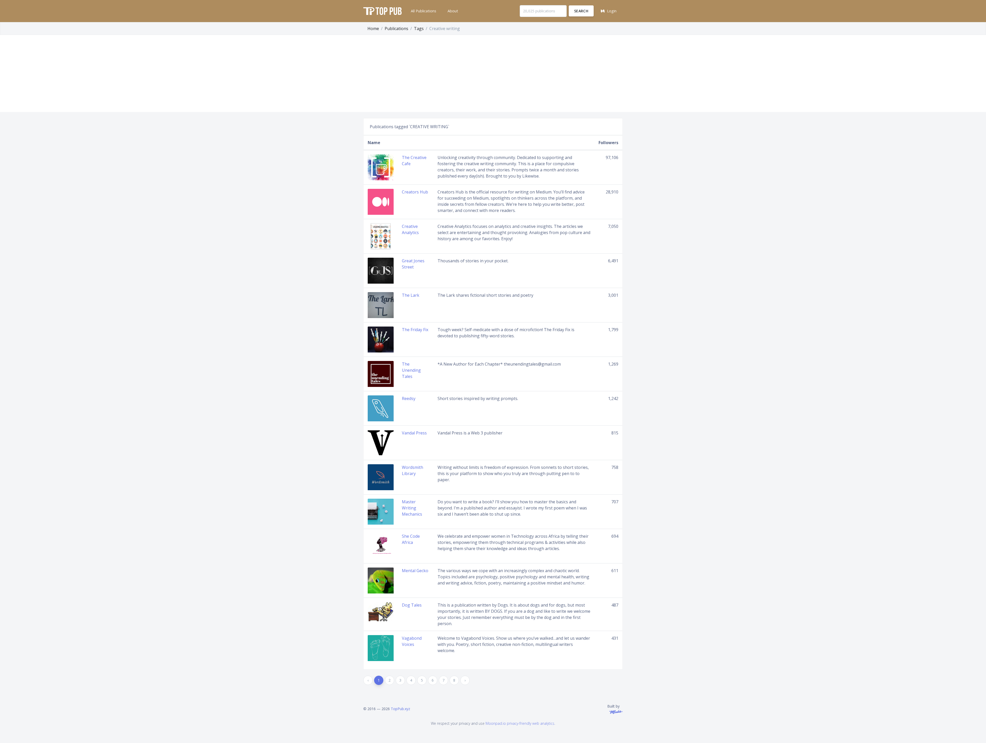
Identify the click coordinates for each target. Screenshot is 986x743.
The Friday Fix (415, 329)
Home (373, 28)
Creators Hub (415, 192)
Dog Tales (412, 605)
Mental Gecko (415, 570)
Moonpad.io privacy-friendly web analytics (520, 723)
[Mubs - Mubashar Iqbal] (615, 711)
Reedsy (408, 398)
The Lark (410, 295)
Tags (419, 28)
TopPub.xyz (400, 708)
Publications (396, 28)
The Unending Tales (411, 370)
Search (581, 10)
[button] (423, 11)
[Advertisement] (493, 73)
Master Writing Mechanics (412, 508)
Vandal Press (414, 433)
